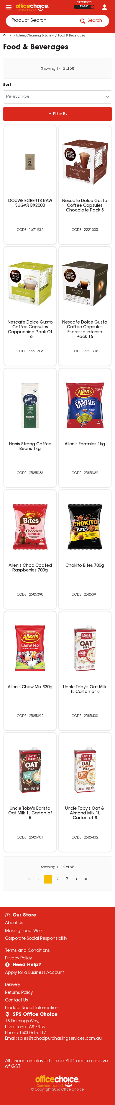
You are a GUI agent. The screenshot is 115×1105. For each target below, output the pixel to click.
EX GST (84, 7)
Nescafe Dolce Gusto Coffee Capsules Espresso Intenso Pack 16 (84, 330)
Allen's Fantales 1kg (85, 444)
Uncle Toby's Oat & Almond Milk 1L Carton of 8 (84, 813)
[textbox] (40, 21)
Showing (57, 69)
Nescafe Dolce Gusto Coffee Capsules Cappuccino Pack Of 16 (30, 330)
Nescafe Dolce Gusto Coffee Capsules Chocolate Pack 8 (84, 206)
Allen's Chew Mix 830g (30, 687)
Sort (7, 85)
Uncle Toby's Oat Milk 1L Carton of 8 (84, 689)
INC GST (92, 7)
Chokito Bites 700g (84, 566)
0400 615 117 (33, 1033)
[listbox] (57, 97)
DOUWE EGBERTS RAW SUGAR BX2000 (30, 203)
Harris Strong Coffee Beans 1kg (30, 446)
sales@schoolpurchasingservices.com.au (60, 1039)
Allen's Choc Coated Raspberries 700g (30, 568)
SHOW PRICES (84, 2)
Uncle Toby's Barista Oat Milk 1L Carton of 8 (30, 813)
